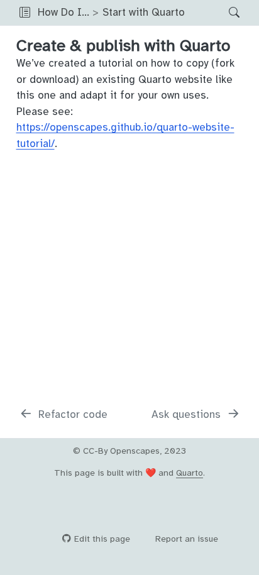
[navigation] (203, 12)
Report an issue (186, 539)
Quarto (189, 473)
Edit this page (102, 539)
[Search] (223, 12)
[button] (25, 12)
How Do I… (63, 12)
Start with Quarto (143, 12)
